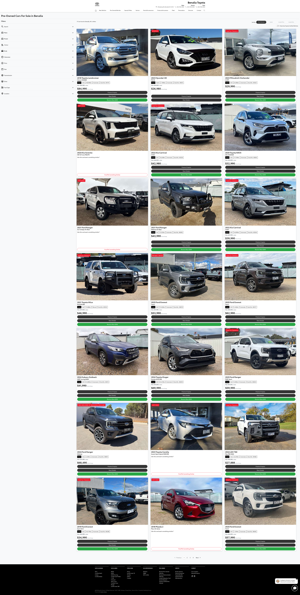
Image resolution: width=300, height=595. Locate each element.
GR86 (144, 573)
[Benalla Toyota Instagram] (195, 576)
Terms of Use (135, 590)
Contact (199, 10)
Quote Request (163, 580)
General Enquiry (195, 573)
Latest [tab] (271, 22)
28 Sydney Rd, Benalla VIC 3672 (166, 7)
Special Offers (128, 10)
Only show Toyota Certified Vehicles (289, 26)
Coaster (129, 578)
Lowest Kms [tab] (291, 22)
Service (137, 10)
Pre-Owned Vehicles (115, 10)
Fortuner (113, 580)
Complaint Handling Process (144, 590)
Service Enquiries (179, 573)
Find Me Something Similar (112, 175)
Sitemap (123, 590)
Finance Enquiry (112, 92)
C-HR (112, 578)
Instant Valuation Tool (165, 578)
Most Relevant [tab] (261, 22)
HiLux (128, 571)
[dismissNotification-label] (297, 578)
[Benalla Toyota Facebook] (192, 576)
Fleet (173, 10)
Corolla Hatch (98, 573)
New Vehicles (102, 10)
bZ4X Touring (114, 575)
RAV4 (112, 571)
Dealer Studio (104, 592)
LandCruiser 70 (131, 573)
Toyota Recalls (179, 575)
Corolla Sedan (98, 576)
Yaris (96, 571)
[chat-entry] (295, 588)
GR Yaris (145, 571)
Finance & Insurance (162, 10)
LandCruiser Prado (116, 576)
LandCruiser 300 (115, 586)
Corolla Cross (114, 583)
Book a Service (179, 571)
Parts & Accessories (148, 10)
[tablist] (276, 22)
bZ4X (112, 573)
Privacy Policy (128, 590)
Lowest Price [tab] (281, 22)
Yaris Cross (114, 581)
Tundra (129, 575)
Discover (190, 10)
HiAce (128, 576)
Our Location (194, 571)
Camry (96, 575)
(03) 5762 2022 (180, 7)
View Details (112, 96)
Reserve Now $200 (112, 100)
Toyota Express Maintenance (179, 577)
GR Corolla (146, 575)
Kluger (112, 584)
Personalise (181, 10)
